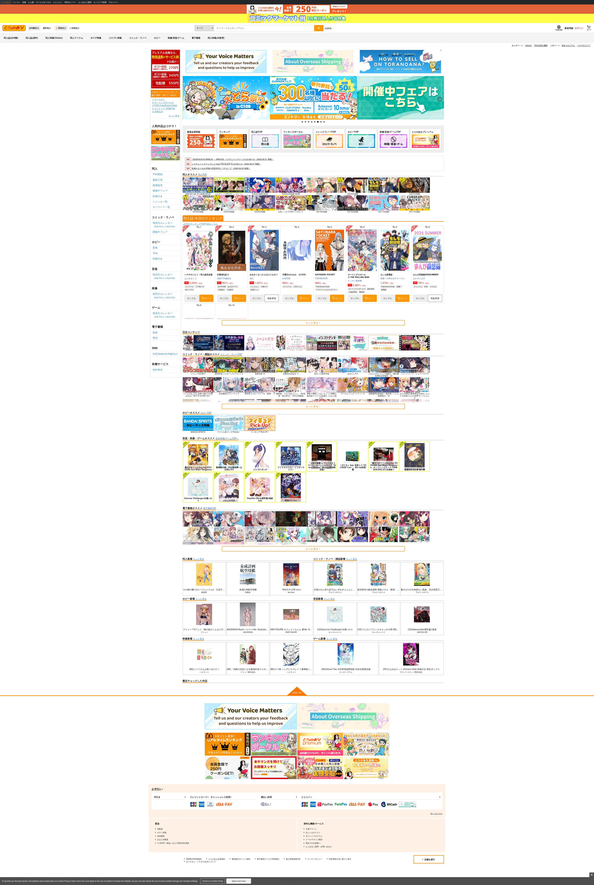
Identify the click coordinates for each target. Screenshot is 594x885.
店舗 (24, 2)
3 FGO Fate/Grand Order (164, 105)
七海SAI (230, 289)
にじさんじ (254, 286)
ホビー (157, 37)
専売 (155, 338)
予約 (155, 253)
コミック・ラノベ (137, 37)
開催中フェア (160, 190)
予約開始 (158, 174)
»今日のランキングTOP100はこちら (200, 223)
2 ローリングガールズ (163, 102)
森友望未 (370, 289)
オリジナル (189, 286)
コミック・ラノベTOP (231, 354)
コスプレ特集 (115, 37)
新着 (155, 247)
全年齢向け (34, 28)
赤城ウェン (254, 289)
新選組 (383, 289)
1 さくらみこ (158, 99)
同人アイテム (76, 37)
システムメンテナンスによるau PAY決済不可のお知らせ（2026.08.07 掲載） (226, 163)
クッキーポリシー (314, 858)
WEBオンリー (70, 2)
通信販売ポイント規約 (241, 858)
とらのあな (5, 2)
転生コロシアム (568, 45)
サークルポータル (43, 2)
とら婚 (31, 2)
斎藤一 (399, 286)
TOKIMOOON (321, 278)
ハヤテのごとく (583, 45)
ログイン (579, 28)
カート (208, 298)
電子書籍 (196, 37)
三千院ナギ (200, 286)
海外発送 (158, 369)
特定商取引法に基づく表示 (340, 858)
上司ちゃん (297, 286)
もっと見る (174, 115)
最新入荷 (158, 179)
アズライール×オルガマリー (326, 289)
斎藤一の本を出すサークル (392, 278)
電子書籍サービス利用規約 (268, 858)
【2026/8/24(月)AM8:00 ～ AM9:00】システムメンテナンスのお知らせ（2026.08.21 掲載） (233, 159)
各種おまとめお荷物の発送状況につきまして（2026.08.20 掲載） (221, 168)
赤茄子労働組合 (224, 278)
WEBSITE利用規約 (194, 858)
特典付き (158, 196)
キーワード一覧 (161, 207)
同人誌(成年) (32, 37)
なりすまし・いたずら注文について (201, 861)
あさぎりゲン (233, 286)
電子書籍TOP (209, 508)
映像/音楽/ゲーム (176, 37)
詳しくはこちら (436, 813)
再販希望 (271, 298)
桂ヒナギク (189, 289)
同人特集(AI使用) (216, 37)
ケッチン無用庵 (355, 280)
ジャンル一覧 (160, 201)
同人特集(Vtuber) (54, 37)
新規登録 (569, 28)
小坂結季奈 (353, 292)
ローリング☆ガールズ (357, 289)
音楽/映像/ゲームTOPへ (226, 438)
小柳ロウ (264, 286)
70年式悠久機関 (540, 45)
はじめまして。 (191, 278)
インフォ (16, 2)
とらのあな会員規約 (216, 858)
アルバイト (113, 2)
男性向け (62, 28)
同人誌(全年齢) (11, 37)
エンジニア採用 (99, 2)
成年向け (47, 28)
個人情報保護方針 (293, 858)
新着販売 (158, 185)
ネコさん (433, 286)
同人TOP (202, 174)
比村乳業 (286, 278)
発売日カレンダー (164, 224)
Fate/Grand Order (322, 286)
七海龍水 (221, 289)
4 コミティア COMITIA (163, 108)
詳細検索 (328, 28)
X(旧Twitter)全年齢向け (165, 354)
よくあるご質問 (84, 2)
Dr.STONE (222, 286)
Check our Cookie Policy (212, 881)
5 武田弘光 (157, 111)
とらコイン (57, 2)
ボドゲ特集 (95, 37)
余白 (252, 278)
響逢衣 (361, 292)
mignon (528, 45)
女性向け (75, 28)
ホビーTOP (206, 412)
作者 (426, 286)
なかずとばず (419, 278)
